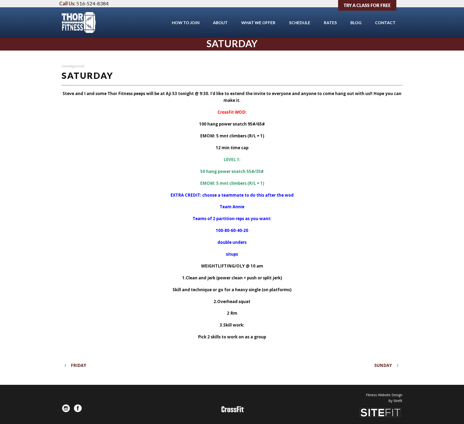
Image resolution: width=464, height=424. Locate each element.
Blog (356, 22)
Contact (385, 22)
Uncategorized (73, 66)
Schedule (299, 22)
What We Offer (258, 22)
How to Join (185, 22)
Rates (330, 22)
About (220, 22)
